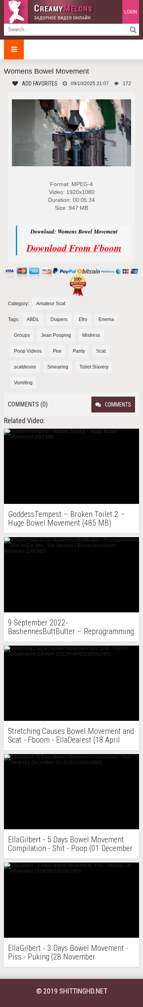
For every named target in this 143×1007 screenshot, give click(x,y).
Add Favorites (40, 83)
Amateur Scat (50, 303)
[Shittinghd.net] (51, 12)
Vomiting (23, 383)
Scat (101, 351)
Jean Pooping (56, 335)
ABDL (33, 319)
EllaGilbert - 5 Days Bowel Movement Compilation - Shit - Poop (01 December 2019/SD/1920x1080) (70, 844)
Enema (106, 319)
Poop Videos (28, 351)
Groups (22, 335)
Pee (57, 351)
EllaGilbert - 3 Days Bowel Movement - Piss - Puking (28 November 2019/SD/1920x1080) (68, 952)
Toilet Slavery (93, 367)
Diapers (59, 319)
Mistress (91, 335)
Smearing (57, 367)
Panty (79, 351)
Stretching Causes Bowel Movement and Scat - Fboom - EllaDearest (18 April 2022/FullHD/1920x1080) (71, 735)
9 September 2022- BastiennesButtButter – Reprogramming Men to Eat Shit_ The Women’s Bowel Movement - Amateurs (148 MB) (71, 627)
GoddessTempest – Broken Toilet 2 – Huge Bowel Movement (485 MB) (66, 518)
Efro (83, 319)
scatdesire (25, 367)
